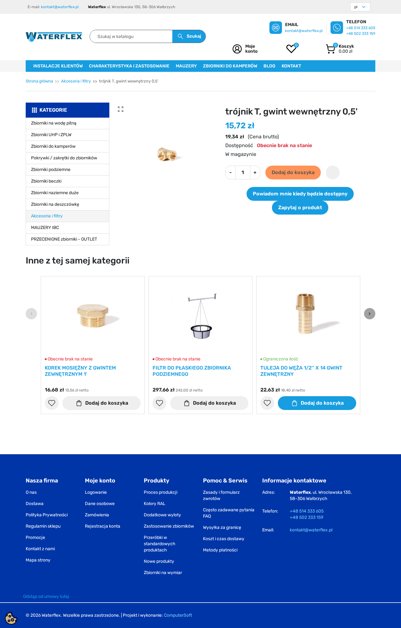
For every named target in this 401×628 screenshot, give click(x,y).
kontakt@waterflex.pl (60, 7)
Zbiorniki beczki (46, 181)
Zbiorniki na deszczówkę (55, 204)
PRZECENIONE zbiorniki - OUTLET (64, 239)
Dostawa (35, 503)
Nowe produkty (159, 561)
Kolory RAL (154, 503)
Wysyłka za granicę (222, 527)
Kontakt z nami (40, 548)
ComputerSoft (178, 615)
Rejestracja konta (102, 526)
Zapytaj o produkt (300, 207)
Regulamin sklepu (43, 526)
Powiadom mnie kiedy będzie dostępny (300, 194)
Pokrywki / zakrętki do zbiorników (64, 158)
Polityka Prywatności (47, 515)
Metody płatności (220, 550)
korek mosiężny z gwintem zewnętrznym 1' (80, 371)
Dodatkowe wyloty (162, 515)
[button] (339, 49)
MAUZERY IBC (45, 227)
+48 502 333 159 (360, 33)
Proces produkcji (160, 492)
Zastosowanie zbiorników (169, 526)
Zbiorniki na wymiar (163, 572)
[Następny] (369, 313)
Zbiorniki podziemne (50, 169)
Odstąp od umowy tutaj (46, 596)
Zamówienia (97, 515)
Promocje (35, 537)
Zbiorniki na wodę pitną (53, 123)
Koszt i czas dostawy (223, 538)
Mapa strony (38, 560)
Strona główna (39, 81)
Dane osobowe (100, 503)
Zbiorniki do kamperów (53, 146)
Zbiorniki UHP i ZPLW (51, 134)
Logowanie (96, 492)
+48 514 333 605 (360, 28)
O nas (31, 492)
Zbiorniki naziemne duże (55, 192)
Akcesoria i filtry (76, 81)
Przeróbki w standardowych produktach (159, 544)
